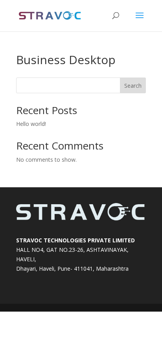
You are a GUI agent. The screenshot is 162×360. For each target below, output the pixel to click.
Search (133, 85)
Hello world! (31, 123)
